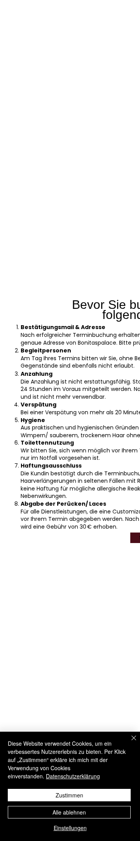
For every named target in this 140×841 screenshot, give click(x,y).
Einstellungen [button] (70, 828)
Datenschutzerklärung (73, 776)
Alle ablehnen (69, 812)
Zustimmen (69, 795)
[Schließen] (129, 742)
